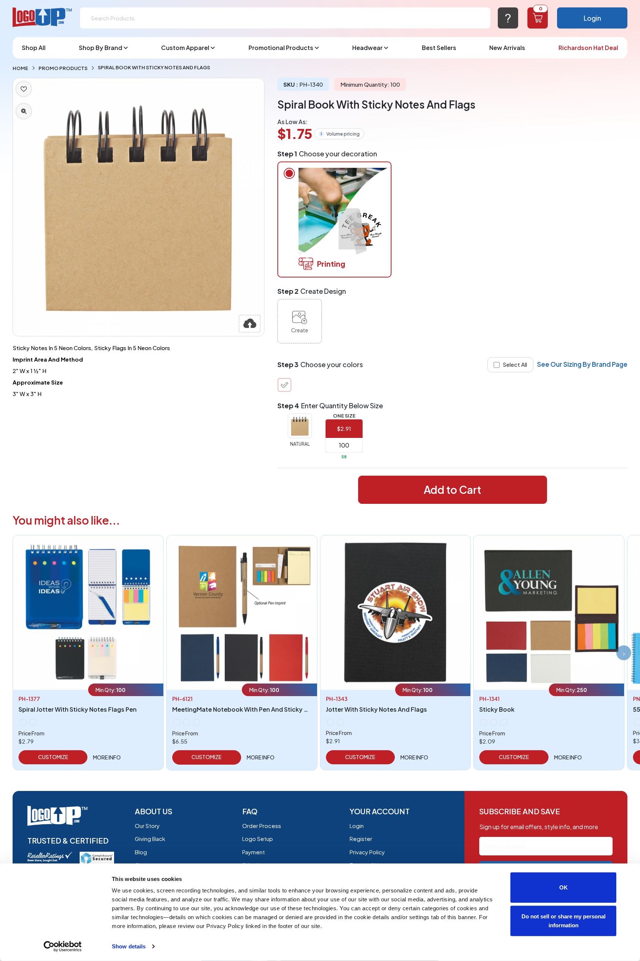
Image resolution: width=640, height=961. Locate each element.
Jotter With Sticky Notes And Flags (376, 709)
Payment (253, 851)
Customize (53, 757)
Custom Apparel (185, 47)
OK (563, 887)
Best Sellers (439, 47)
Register (361, 838)
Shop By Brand (100, 47)
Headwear (367, 47)
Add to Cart (452, 489)
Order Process (261, 825)
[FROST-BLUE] (23, 722)
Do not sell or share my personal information (563, 920)
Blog (141, 851)
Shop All (34, 47)
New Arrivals (507, 47)
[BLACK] (176, 722)
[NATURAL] (284, 385)
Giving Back (150, 838)
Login (592, 18)
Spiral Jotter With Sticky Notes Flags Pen (78, 709)
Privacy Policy (367, 851)
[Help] (508, 18)
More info (107, 757)
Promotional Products (281, 47)
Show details (129, 946)
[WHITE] (503, 722)
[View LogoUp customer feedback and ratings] (49, 855)
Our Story (147, 825)
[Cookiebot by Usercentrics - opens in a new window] (62, 946)
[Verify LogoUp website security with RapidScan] (97, 857)
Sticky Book (496, 709)
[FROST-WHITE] (33, 722)
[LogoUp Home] (43, 17)
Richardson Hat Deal (588, 47)
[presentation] (623, 652)
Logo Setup (257, 838)
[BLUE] (186, 722)
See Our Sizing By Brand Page (582, 364)
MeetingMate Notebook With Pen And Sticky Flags (246, 709)
